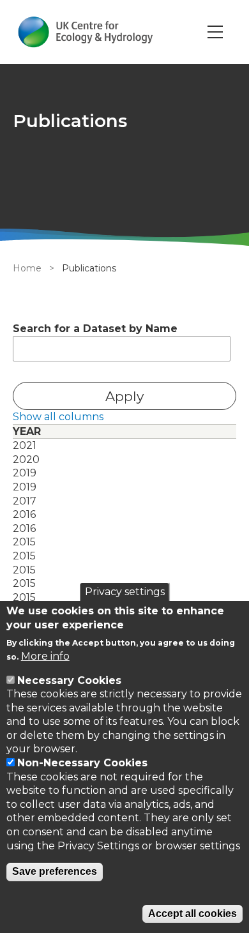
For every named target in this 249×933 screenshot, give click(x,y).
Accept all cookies (192, 913)
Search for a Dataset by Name (95, 328)
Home (27, 268)
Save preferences (54, 871)
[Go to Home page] (85, 32)
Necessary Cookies (69, 680)
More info (45, 656)
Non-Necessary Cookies (82, 763)
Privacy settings (125, 592)
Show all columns (58, 417)
